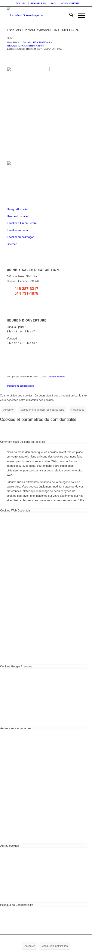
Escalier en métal (17, 230)
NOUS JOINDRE (70, 3)
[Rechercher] (69, 15)
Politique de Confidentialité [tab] (16, 905)
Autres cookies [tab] (9, 845)
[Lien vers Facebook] (62, 381)
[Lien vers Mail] (82, 381)
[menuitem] (20, 3)
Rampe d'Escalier (17, 216)
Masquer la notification (55, 946)
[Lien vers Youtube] (75, 381)
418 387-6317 (26, 288)
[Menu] (79, 15)
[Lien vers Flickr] (69, 381)
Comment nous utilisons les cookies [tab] (22, 442)
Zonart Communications (52, 376)
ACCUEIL (21, 3)
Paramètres (77, 409)
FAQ (53, 3)
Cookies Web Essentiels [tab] (15, 510)
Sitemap (12, 244)
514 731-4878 (26, 293)
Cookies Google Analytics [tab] (16, 666)
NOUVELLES (38, 3)
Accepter (8, 409)
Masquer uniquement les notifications (42, 409)
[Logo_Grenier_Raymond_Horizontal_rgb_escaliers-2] (38, 15)
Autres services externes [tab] (15, 728)
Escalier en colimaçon (20, 237)
